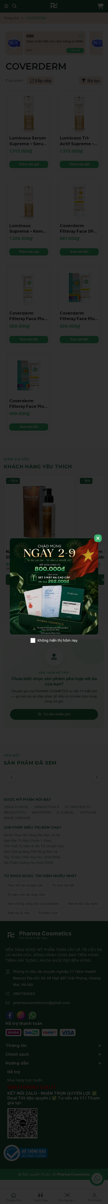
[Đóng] (98, 538)
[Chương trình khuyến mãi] (54, 586)
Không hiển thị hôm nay (57, 640)
